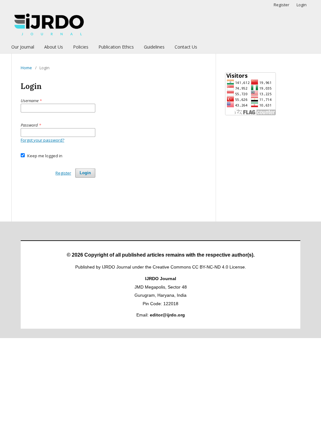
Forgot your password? (42, 140)
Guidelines (154, 47)
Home (26, 67)
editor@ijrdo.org (167, 314)
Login (302, 5)
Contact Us (186, 47)
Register (281, 5)
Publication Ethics (116, 47)
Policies (80, 47)
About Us (53, 47)
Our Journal (22, 47)
